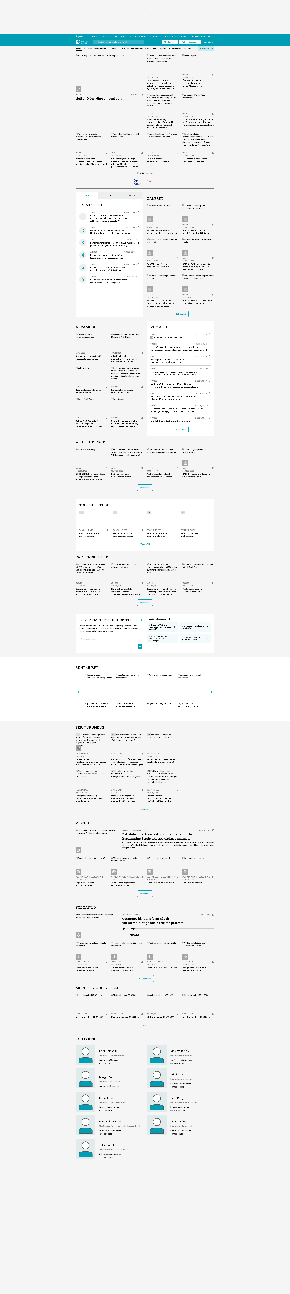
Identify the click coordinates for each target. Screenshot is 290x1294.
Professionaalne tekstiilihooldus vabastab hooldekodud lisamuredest (159, 798)
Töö (189, 48)
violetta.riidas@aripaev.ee (181, 1060)
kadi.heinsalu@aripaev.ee (110, 1060)
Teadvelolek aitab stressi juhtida (162, 967)
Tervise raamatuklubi (177, 48)
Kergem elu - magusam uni (159, 703)
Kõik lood (88, 48)
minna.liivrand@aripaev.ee (110, 1130)
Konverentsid (123, 48)
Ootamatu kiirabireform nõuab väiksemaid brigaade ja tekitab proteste (153, 920)
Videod (163, 48)
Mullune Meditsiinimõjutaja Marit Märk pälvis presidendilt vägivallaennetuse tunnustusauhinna (198, 122)
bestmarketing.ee (107, 36)
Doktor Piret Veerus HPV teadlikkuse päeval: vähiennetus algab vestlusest (89, 423)
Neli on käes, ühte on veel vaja (99, 98)
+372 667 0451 (105, 1063)
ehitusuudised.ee (127, 36)
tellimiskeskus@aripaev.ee (110, 1154)
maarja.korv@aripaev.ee (180, 1130)
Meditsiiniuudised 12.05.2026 (196, 1017)
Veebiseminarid (137, 48)
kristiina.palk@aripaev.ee (180, 1083)
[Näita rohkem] (208, 36)
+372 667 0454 (177, 1063)
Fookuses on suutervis (192, 882)
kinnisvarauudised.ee (182, 36)
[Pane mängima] (123, 928)
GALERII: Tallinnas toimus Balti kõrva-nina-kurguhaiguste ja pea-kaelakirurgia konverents (197, 267)
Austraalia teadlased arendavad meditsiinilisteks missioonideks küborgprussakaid (91, 161)
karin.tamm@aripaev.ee (109, 1107)
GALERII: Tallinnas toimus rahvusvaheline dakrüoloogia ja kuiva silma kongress (160, 303)
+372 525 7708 (177, 1134)
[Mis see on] (141, 619)
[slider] (133, 929)
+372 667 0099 (106, 1157)
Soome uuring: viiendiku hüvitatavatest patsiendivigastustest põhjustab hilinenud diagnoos (162, 592)
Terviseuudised (82, 962)
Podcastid (112, 48)
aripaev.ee (95, 36)
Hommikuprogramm (130, 915)
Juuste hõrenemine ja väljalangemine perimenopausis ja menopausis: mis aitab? (91, 762)
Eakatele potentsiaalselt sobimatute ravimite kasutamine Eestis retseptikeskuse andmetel (157, 836)
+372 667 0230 (105, 1134)
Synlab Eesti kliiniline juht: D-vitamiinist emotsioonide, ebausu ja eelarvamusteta (124, 423)
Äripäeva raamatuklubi (156, 962)
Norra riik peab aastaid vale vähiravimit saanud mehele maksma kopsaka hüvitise (89, 592)
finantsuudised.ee (141, 36)
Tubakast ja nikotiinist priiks (160, 882)
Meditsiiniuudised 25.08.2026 (89, 1017)
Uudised (79, 94)
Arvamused (80, 353)
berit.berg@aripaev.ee (179, 1107)
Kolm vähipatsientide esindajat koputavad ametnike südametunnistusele (125, 592)
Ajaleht (148, 48)
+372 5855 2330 (177, 1087)
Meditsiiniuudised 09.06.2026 (125, 1017)
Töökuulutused (86, 530)
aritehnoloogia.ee (155, 36)
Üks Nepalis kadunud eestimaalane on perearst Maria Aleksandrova (194, 83)
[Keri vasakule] (78, 692)
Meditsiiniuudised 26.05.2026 (160, 1017)
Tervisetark (116, 962)
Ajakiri (155, 48)
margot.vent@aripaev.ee (109, 1086)
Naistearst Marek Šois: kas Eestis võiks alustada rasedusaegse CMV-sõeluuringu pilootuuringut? (127, 762)
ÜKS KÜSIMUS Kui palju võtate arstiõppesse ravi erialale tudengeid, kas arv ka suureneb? (90, 477)
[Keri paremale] (211, 692)
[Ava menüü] (86, 36)
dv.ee (117, 36)
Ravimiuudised (100, 48)
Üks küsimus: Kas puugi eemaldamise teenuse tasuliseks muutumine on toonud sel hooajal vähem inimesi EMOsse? (109, 218)
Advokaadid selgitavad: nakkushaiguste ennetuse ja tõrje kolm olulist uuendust (124, 359)
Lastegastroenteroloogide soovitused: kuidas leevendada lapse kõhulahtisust (90, 798)
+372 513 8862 (105, 1110)
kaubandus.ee (168, 36)
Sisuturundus (82, 753)
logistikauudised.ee (198, 36)
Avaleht (79, 48)
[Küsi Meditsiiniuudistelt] (140, 646)
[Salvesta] (141, 94)
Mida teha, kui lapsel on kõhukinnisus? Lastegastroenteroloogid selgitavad (123, 798)
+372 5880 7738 (177, 1110)
